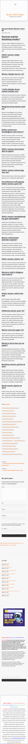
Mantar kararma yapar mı (19, 440)
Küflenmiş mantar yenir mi (8, 419)
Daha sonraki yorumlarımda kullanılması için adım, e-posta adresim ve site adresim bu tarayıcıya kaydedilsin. (13, 524)
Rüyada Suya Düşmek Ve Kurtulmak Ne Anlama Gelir (13, 464)
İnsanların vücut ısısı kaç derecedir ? (9, 580)
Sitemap (14, 545)
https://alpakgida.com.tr (6, 545)
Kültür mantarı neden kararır (8, 429)
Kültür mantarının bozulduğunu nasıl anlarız (11, 438)
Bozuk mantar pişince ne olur (8, 410)
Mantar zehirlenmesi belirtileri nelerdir (10, 443)
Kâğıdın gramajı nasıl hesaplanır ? (8, 584)
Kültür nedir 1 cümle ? (6, 594)
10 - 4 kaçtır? (4, 528)
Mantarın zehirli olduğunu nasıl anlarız (10, 448)
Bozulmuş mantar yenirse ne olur (9, 413)
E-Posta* (3, 509)
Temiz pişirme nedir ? (6, 563)
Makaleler (7, 404)
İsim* (3, 503)
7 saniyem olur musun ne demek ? (8, 573)
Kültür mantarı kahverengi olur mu (9, 424)
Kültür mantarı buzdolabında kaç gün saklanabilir (12, 421)
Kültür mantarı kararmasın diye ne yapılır (10, 427)
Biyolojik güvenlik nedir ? (6, 577)
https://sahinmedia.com (6, 543)
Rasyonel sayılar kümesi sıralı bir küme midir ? (11, 591)
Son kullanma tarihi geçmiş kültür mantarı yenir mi (12, 454)
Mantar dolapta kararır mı (7, 440)
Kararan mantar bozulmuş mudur (9, 416)
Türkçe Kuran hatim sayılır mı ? (8, 587)
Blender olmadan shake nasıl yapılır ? (9, 570)
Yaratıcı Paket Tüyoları (15, 14)
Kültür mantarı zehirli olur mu (8, 435)
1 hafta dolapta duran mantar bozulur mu (10, 408)
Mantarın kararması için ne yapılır (9, 446)
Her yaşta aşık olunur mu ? (7, 566)
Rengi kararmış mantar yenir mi (9, 451)
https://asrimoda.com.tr (17, 543)
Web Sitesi (4, 515)
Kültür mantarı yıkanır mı (7, 432)
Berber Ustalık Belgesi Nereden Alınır (13, 470)
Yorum (3, 487)
